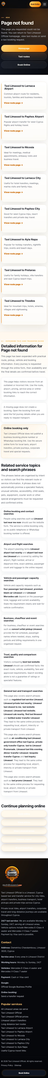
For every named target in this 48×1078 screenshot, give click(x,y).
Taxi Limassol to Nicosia (19, 147)
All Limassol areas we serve (14, 1009)
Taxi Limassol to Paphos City (22, 208)
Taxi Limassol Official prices (14, 1016)
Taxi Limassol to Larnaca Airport (19, 87)
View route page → (13, 103)
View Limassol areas (24, 831)
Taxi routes (24, 56)
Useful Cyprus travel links (13, 1050)
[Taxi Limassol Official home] (4, 4)
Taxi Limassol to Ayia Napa (21, 239)
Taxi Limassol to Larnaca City (22, 178)
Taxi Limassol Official (11, 1012)
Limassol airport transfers (13, 1020)
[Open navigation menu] (44, 4)
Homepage (24, 48)
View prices (24, 822)
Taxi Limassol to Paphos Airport (24, 116)
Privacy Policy (7, 1065)
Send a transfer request (12, 996)
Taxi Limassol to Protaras (19, 270)
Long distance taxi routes (13, 1024)
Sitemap (17, 1065)
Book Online (35, 4)
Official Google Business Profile (16, 986)
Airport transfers (24, 848)
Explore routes (24, 839)
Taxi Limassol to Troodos (19, 300)
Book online (24, 814)
